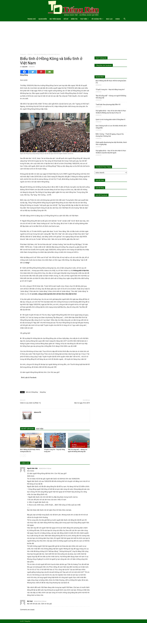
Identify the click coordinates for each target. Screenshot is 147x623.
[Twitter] (33, 72)
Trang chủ (23, 54)
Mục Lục (109, 19)
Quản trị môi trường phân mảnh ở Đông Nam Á (110, 119)
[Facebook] (24, 72)
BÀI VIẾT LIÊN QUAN (27, 429)
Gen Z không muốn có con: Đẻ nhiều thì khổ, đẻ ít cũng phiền (111, 127)
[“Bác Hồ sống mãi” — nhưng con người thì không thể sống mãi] (79, 440)
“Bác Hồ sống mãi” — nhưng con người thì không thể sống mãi (111, 97)
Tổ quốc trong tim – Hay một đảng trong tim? (110, 89)
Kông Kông (43, 392)
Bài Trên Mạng (55, 19)
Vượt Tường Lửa (101, 58)
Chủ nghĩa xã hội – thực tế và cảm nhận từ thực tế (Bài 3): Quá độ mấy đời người (111, 152)
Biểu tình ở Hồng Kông (32, 392)
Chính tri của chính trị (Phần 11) (30, 403)
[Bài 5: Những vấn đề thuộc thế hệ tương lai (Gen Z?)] (31, 440)
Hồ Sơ (66, 19)
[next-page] (24, 455)
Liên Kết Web (100, 180)
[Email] (50, 72)
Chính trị (30, 54)
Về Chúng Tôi (97, 19)
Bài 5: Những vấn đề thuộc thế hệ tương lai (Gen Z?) (111, 82)
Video (117, 19)
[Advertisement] (73, 38)
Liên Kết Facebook (101, 195)
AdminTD (24, 66)
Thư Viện (83, 19)
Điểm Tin (74, 19)
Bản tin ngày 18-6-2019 (82, 403)
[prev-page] (21, 455)
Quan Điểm (42, 19)
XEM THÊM (39, 429)
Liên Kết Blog (100, 188)
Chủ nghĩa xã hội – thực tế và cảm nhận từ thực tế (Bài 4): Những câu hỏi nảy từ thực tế (111, 112)
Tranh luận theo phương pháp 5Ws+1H (108, 104)
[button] (124, 19)
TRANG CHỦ (31, 19)
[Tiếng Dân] (73, 8)
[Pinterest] (41, 72)
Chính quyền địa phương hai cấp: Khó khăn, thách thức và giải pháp (111, 143)
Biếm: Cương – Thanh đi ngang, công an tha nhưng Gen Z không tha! (110, 135)
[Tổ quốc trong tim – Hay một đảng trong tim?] (55, 440)
